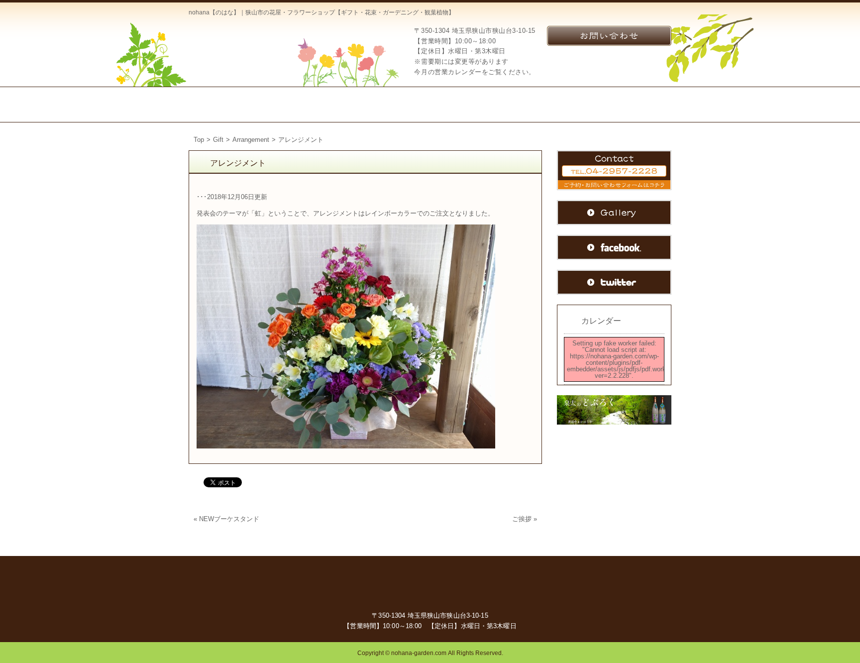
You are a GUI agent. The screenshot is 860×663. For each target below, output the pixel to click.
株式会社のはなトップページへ (238, 46)
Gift (218, 139)
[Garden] (401, 104)
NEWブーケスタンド (229, 519)
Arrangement (250, 139)
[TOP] (223, 104)
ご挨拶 (522, 519)
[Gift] (346, 104)
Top (199, 139)
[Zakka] (455, 104)
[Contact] (572, 104)
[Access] (508, 104)
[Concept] (288, 104)
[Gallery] (639, 104)
